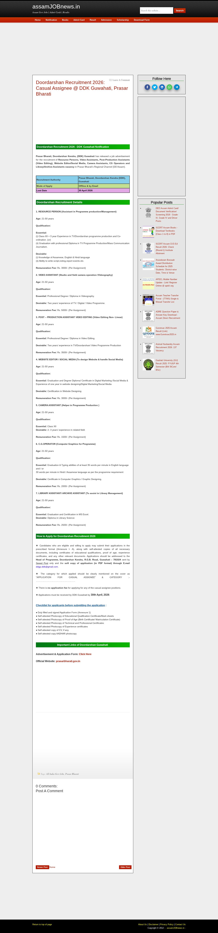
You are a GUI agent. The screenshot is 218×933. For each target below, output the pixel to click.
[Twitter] (155, 87)
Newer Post (42, 867)
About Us (142, 924)
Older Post (125, 867)
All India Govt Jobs (55, 773)
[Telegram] (177, 87)
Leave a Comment (121, 79)
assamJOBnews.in (56, 6)
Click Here (85, 654)
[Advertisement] (110, 48)
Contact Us (180, 924)
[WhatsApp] (169, 87)
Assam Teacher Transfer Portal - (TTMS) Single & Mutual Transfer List (167, 298)
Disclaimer (153, 924)
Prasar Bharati (72, 773)
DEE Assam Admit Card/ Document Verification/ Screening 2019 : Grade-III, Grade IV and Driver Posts (167, 214)
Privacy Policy (166, 924)
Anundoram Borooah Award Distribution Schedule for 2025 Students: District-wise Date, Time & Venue (166, 266)
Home (52, 867)
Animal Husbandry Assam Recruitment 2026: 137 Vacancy (168, 347)
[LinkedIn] (162, 87)
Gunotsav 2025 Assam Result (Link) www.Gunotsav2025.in (166, 331)
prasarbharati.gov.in (68, 661)
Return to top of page (42, 924)
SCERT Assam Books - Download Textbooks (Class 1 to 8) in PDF (167, 230)
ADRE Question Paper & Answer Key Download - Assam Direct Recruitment (168, 314)
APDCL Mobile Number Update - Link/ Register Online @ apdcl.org (166, 282)
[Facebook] (147, 87)
